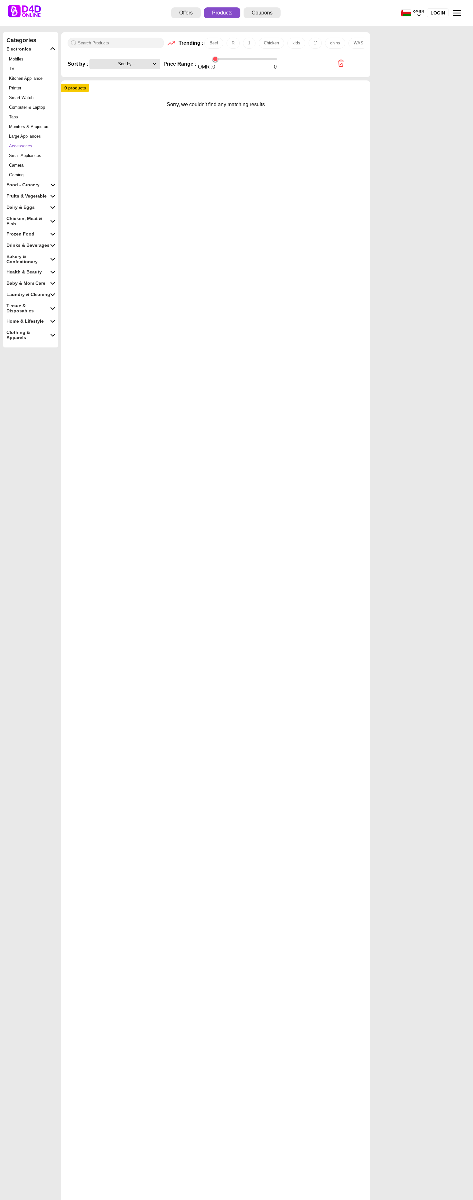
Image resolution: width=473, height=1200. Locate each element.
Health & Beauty (24, 271)
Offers (186, 12)
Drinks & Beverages (28, 245)
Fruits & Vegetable (26, 195)
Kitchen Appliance (25, 78)
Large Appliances (25, 136)
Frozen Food (20, 233)
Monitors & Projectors (29, 126)
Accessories (20, 145)
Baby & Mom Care (25, 283)
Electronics (18, 48)
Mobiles (16, 59)
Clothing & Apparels (18, 335)
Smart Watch (21, 97)
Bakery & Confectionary (22, 259)
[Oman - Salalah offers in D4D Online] (341, 64)
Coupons (262, 12)
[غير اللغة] (406, 13)
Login (438, 12)
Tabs (13, 117)
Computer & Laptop (27, 107)
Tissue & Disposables (20, 308)
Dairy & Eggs (20, 207)
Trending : (190, 43)
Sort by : (78, 64)
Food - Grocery (23, 184)
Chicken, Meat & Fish (24, 221)
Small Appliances (25, 155)
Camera (16, 165)
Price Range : (179, 64)
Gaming (16, 174)
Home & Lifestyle (25, 321)
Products (222, 12)
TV (11, 68)
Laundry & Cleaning (28, 294)
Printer (15, 88)
